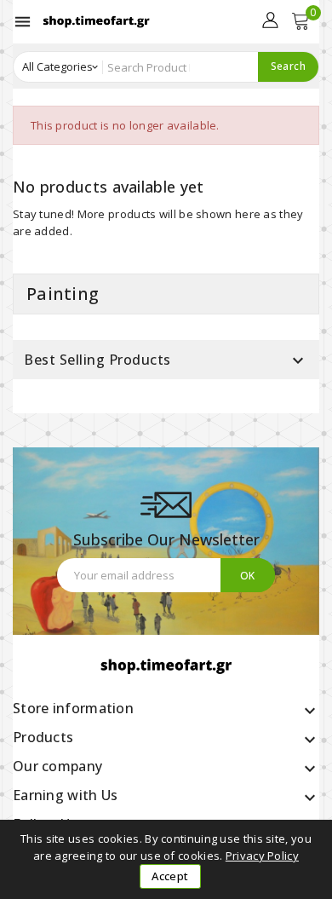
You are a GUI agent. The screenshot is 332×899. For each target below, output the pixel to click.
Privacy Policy (262, 855)
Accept (170, 876)
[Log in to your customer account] (270, 18)
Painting (62, 293)
